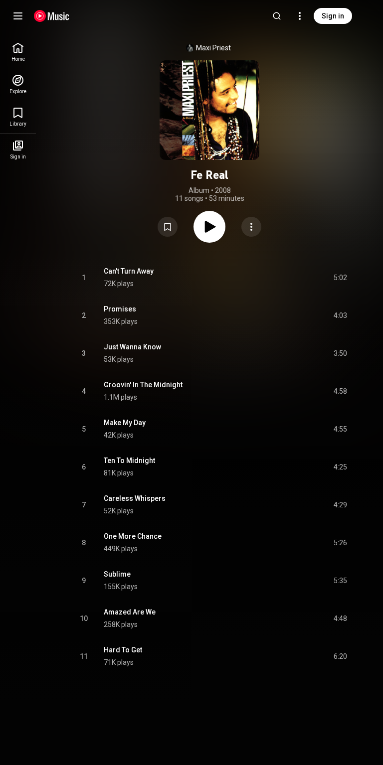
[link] (18, 52)
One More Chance (133, 536)
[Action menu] (251, 227)
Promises (120, 309)
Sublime (117, 574)
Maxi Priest (213, 48)
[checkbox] (340, 278)
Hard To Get (123, 650)
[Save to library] (168, 227)
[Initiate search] (277, 16)
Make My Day (125, 423)
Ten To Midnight (129, 460)
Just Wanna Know (132, 347)
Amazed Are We (130, 612)
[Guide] (18, 16)
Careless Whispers (135, 498)
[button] (168, 227)
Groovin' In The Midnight (143, 385)
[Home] (51, 16)
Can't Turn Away (129, 271)
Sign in (333, 16)
